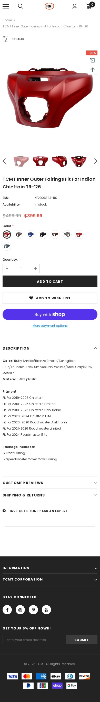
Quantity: (10, 259)
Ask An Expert (55, 511)
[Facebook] (7, 609)
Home (7, 20)
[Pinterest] (33, 609)
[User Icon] (74, 6)
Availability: (12, 204)
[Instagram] (20, 609)
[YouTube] (46, 609)
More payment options (50, 325)
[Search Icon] (20, 6)
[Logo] (49, 6)
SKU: (6, 198)
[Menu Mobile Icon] (6, 6)
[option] (50, 97)
